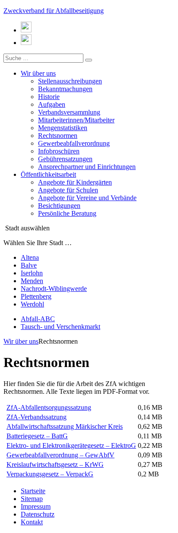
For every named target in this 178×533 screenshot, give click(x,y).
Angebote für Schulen (68, 190)
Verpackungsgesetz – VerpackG (49, 474)
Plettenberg (36, 296)
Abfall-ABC (38, 318)
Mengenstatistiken (62, 127)
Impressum (36, 506)
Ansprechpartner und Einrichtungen (87, 166)
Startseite (33, 491)
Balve (29, 265)
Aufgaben (51, 104)
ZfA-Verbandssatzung (36, 417)
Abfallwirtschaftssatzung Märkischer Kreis (64, 426)
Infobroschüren (58, 151)
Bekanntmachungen (65, 89)
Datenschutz (37, 514)
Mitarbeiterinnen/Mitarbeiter (76, 120)
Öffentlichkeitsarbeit (48, 174)
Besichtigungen (59, 205)
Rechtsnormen (57, 135)
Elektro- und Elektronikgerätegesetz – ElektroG (71, 445)
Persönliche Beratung (67, 213)
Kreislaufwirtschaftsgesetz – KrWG (55, 464)
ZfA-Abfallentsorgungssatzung (48, 407)
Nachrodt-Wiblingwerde (54, 288)
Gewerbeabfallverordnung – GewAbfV (60, 455)
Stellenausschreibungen (70, 81)
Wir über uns (38, 73)
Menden (32, 280)
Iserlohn (32, 273)
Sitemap (32, 498)
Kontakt (32, 522)
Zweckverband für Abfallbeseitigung (53, 10)
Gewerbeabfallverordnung (74, 143)
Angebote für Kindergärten (75, 182)
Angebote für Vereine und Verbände (87, 197)
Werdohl (32, 304)
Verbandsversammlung (69, 112)
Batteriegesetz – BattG (37, 436)
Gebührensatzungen (65, 159)
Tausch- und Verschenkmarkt (60, 326)
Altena (30, 257)
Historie (49, 96)
